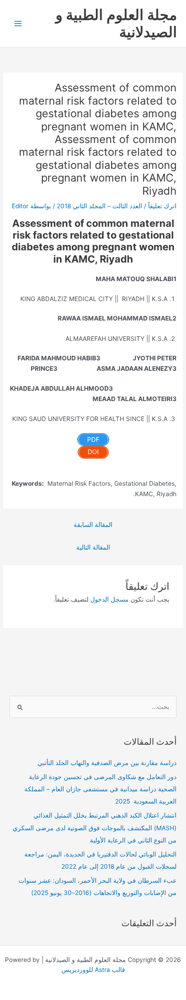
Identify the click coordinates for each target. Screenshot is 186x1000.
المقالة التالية (93, 547)
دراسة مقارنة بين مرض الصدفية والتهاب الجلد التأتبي (107, 762)
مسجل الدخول (109, 599)
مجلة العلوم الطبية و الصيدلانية (116, 23)
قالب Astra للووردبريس (93, 969)
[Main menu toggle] (18, 23)
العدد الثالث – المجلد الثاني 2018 (99, 206)
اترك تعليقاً (162, 206)
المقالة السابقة (93, 524)
